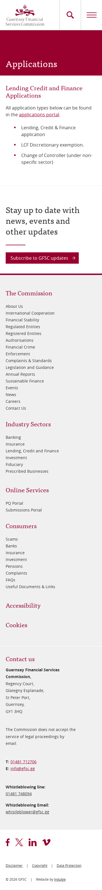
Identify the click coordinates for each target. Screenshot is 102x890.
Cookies (16, 624)
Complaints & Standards (29, 360)
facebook (8, 842)
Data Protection (69, 865)
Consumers (21, 525)
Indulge (60, 879)
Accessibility (23, 605)
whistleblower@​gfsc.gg (27, 811)
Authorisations (19, 340)
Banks (11, 546)
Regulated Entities (23, 326)
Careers (13, 401)
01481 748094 (19, 793)
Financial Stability (22, 320)
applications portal (39, 114)
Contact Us (16, 408)
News (11, 394)
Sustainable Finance (25, 381)
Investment (16, 457)
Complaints (16, 573)
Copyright (39, 865)
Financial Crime (20, 347)
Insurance (15, 444)
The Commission (29, 293)
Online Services (27, 490)
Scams (12, 539)
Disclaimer (14, 865)
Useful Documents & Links (30, 586)
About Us (14, 306)
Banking (13, 437)
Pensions (14, 566)
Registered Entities (23, 333)
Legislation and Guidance (30, 367)
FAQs (10, 579)
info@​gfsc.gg (22, 768)
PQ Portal (14, 503)
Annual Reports (20, 374)
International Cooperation (30, 313)
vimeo (46, 842)
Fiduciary (14, 464)
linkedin (33, 842)
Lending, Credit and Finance (32, 450)
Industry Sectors (28, 424)
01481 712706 (23, 761)
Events (12, 387)
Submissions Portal (24, 510)
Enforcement (18, 353)
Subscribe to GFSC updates (39, 258)
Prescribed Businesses (27, 471)
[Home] (25, 15)
